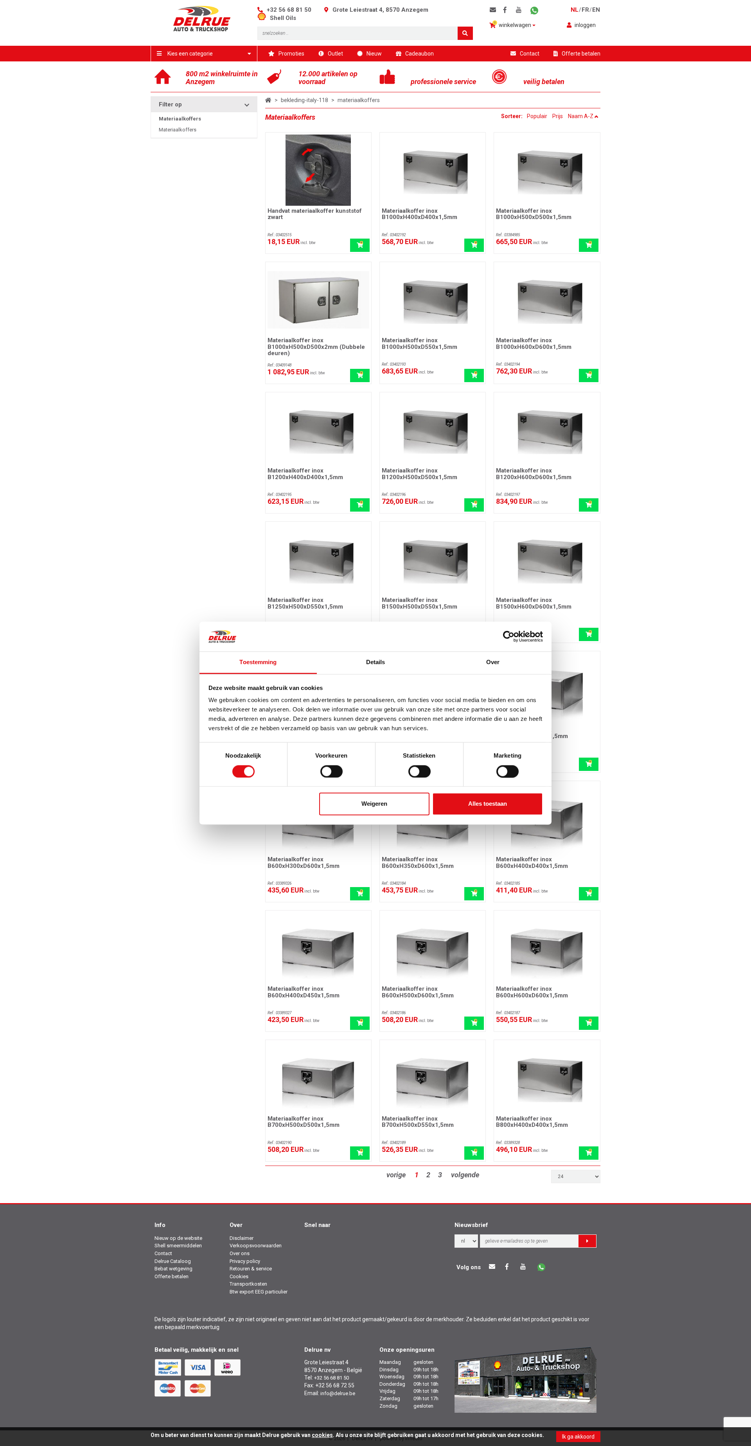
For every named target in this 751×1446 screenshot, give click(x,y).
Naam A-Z (581, 116)
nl (575, 9)
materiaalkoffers (359, 100)
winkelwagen (513, 24)
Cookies (239, 1276)
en (596, 9)
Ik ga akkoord (578, 1436)
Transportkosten (248, 1284)
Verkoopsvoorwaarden (256, 1245)
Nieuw (374, 53)
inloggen (585, 25)
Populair (537, 116)
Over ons (240, 1253)
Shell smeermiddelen (178, 1245)
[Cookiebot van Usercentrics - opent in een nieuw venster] (508, 636)
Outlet (335, 53)
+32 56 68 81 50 (289, 9)
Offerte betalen (581, 53)
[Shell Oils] (263, 18)
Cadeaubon (419, 53)
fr (585, 9)
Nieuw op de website (178, 1238)
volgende (465, 1175)
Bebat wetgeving (173, 1269)
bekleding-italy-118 (304, 100)
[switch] (331, 771)
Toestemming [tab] (258, 662)
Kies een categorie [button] (190, 53)
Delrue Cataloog (173, 1261)
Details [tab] (375, 662)
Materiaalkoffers (177, 130)
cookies (322, 1435)
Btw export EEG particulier (258, 1292)
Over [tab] (492, 662)
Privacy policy (245, 1261)
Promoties (291, 53)
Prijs (557, 116)
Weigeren (374, 804)
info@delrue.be (337, 1393)
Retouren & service (251, 1269)
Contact (529, 53)
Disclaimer (241, 1238)
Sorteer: (512, 116)
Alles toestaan (487, 804)
